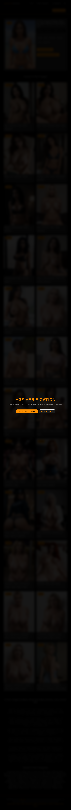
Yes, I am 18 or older (27, 411)
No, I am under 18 (47, 411)
